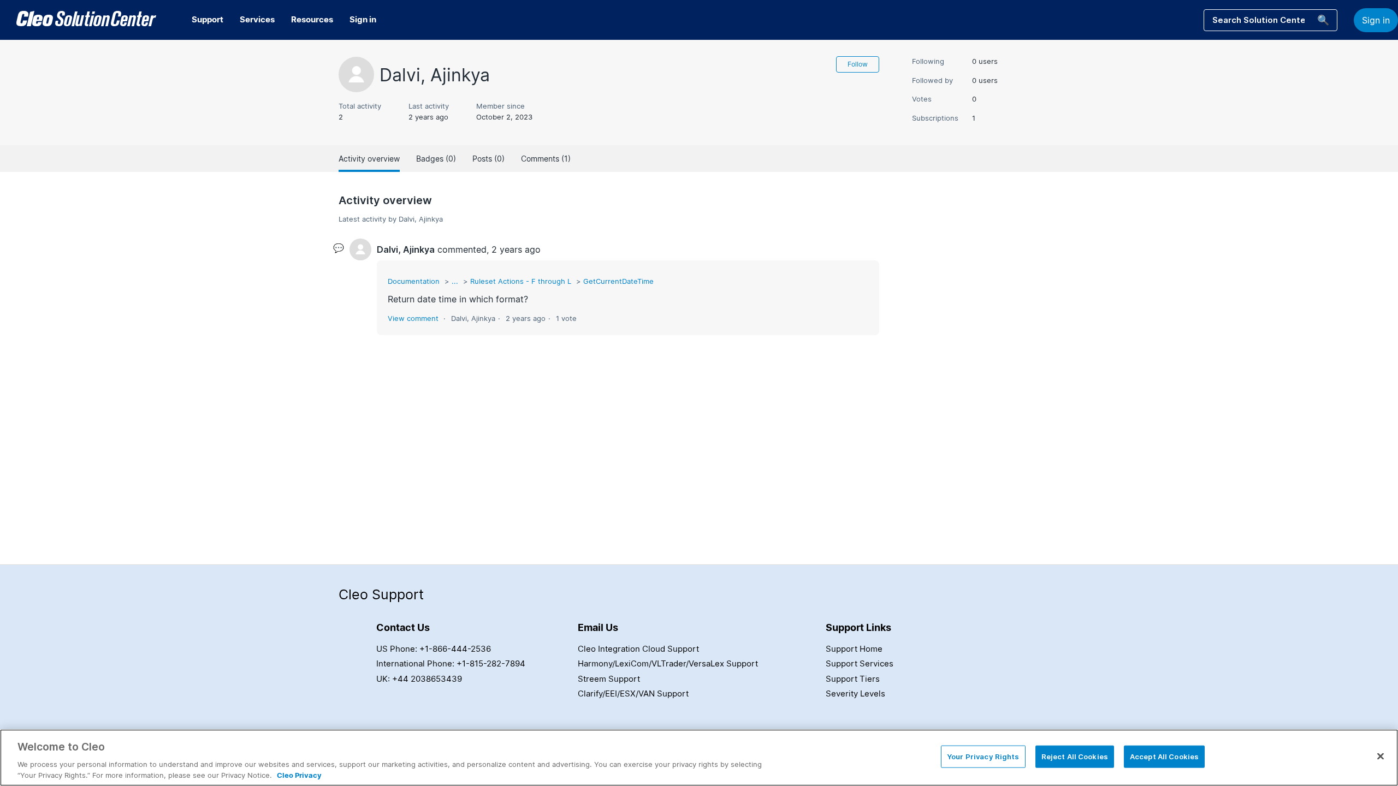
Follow (858, 64)
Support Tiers (853, 678)
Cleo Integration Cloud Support (638, 648)
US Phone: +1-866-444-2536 (433, 648)
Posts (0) (488, 158)
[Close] (1381, 757)
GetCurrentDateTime (618, 281)
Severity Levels (855, 693)
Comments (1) (546, 158)
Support (207, 19)
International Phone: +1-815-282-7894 (450, 663)
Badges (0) (436, 158)
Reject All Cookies (1074, 756)
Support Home (854, 648)
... (455, 281)
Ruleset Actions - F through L (520, 281)
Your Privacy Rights (983, 756)
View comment (413, 318)
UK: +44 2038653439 (419, 678)
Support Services (859, 663)
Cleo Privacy (299, 774)
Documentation (414, 281)
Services (257, 19)
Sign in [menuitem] (363, 19)
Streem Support (609, 678)
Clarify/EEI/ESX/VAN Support (633, 693)
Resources (312, 19)
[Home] (86, 20)
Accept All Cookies (1164, 756)
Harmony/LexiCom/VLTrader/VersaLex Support (668, 663)
